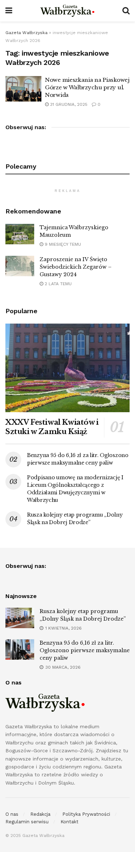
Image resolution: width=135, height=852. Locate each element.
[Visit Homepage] (67, 11)
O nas (11, 814)
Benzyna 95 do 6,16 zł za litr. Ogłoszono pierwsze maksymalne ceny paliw (85, 650)
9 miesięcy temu (62, 244)
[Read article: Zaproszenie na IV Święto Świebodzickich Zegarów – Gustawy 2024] (19, 266)
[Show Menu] (8, 11)
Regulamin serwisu (27, 821)
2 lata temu (57, 283)
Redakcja (40, 814)
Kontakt (69, 821)
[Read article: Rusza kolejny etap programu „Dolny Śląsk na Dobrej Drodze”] (19, 618)
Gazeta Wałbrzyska (26, 32)
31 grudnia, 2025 (68, 104)
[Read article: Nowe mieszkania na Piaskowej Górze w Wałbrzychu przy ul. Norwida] (23, 89)
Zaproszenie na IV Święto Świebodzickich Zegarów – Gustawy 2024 (76, 267)
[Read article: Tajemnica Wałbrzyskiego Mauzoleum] (19, 234)
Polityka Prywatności (86, 814)
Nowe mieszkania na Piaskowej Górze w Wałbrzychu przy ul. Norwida (87, 87)
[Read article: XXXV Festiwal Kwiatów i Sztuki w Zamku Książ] (67, 368)
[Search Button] (126, 11)
